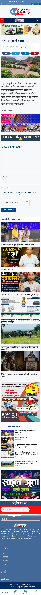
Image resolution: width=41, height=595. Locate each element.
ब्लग (4, 553)
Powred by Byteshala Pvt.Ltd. (20, 585)
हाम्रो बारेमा (8, 4)
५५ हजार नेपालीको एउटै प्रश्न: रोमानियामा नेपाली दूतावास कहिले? (20, 295)
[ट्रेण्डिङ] (15, 591)
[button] (6, 53)
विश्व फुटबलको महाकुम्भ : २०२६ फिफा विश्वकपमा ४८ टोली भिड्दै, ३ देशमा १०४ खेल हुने (27, 454)
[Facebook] (32, 4)
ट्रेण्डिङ (15, 593)
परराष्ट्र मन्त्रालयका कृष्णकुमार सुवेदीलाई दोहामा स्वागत (17, 245)
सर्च (36, 593)
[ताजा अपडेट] (5, 591)
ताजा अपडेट (5, 593)
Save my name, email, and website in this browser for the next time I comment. (21, 193)
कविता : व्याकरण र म (7, 270)
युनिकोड (2, 4)
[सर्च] (36, 591)
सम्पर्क (13, 4)
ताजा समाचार (13, 426)
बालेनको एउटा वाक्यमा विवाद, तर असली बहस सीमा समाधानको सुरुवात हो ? (26, 462)
